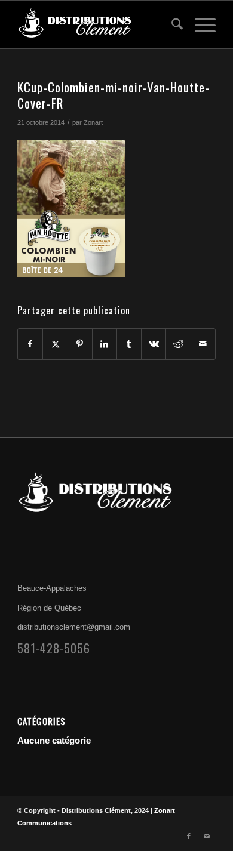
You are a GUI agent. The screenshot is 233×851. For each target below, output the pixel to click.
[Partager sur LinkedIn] (104, 344)
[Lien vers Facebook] (189, 836)
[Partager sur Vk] (153, 344)
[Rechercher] (171, 24)
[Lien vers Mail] (207, 836)
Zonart (93, 122)
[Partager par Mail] (203, 344)
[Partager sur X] (55, 344)
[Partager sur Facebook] (30, 344)
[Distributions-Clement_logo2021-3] (96, 24)
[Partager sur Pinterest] (80, 344)
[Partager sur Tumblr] (129, 344)
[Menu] (199, 24)
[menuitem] (171, 24)
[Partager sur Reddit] (178, 344)
